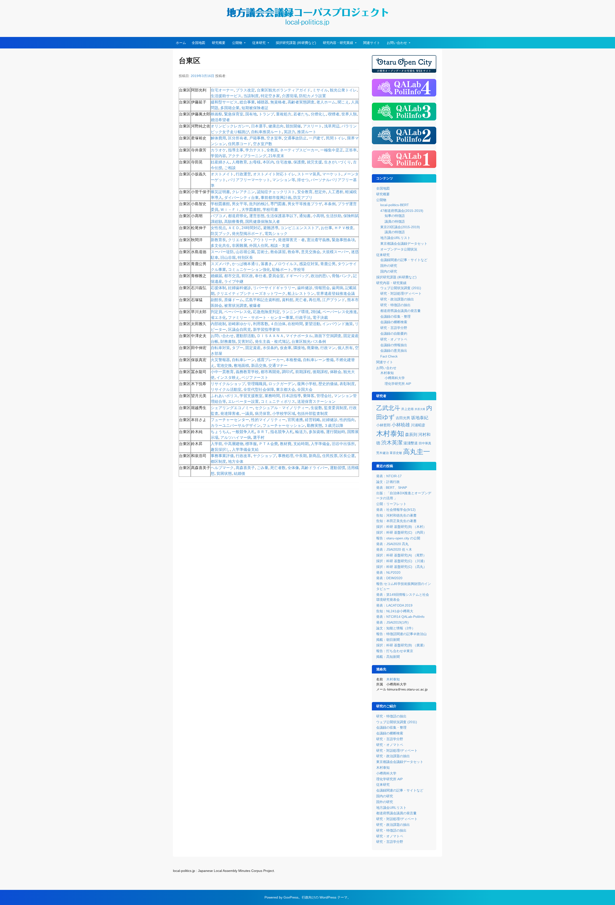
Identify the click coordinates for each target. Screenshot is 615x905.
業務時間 (272, 396)
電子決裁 (320, 318)
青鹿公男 (328, 264)
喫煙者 (333, 114)
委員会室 (276, 276)
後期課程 (320, 372)
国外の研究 (388, 266)
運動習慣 (337, 468)
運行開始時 (335, 432)
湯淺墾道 (410, 443)
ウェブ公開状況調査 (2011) (400, 288)
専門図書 (278, 204)
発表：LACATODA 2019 (394, 605)
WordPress (328, 897)
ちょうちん (220, 432)
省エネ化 (218, 318)
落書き (266, 264)
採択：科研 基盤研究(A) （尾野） (401, 555)
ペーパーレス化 (237, 312)
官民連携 (295, 420)
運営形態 (256, 216)
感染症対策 (308, 264)
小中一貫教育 (222, 372)
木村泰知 (387, 373)
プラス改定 (245, 90)
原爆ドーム (233, 300)
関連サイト (371, 43)
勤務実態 (314, 425)
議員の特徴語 (395, 221)
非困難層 (239, 246)
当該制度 (251, 96)
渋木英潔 (391, 443)
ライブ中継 (233, 282)
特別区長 (245, 258)
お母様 (255, 162)
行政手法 (303, 318)
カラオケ (218, 150)
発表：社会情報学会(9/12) (396, 510)
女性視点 (218, 228)
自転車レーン (243, 360)
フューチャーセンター (230, 420)
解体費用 (218, 138)
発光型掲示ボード (247, 234)
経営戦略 (312, 420)
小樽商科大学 (395, 378)
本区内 (268, 162)
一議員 (247, 413)
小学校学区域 (283, 413)
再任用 (314, 300)
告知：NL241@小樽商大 (394, 611)
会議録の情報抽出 (393, 345)
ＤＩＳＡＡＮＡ (270, 336)
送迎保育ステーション (316, 401)
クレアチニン (243, 192)
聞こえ (343, 102)
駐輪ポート (281, 270)
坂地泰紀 (419, 417)
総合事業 (247, 102)
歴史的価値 (328, 384)
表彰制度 (347, 384)
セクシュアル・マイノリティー (282, 408)
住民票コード (239, 144)
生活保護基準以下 (281, 216)
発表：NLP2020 (388, 572)
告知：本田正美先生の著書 (396, 521)
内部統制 (218, 324)
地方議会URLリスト (395, 238)
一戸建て (316, 138)
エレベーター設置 (243, 401)
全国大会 (305, 389)
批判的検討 (258, 204)
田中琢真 (425, 443)
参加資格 (316, 432)
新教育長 (218, 240)
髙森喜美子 (245, 468)
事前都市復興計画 (276, 198)
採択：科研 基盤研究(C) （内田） (401, 532)
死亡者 (301, 300)
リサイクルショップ (228, 384)
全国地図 (198, 43)
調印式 (287, 372)
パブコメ (218, 216)
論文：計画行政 (388, 482)
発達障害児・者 (291, 240)
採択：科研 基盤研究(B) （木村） (401, 527)
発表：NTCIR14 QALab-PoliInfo (400, 617)
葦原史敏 (396, 453)
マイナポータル (299, 336)
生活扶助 (333, 216)
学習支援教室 (251, 396)
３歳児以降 (333, 425)
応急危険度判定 (266, 312)
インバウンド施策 (337, 324)
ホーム (181, 43)
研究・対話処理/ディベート (401, 293)
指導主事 (235, 150)
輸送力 (301, 432)
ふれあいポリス (224, 396)
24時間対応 (251, 228)
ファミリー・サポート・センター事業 (260, 318)
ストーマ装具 (308, 174)
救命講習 (278, 252)
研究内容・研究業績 (338, 43)
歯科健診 (305, 288)
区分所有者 (237, 138)
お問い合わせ (397, 43)
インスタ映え (228, 377)
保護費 (299, 162)
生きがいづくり (337, 162)
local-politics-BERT (394, 205)
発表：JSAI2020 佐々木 (394, 549)
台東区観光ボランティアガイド (284, 90)
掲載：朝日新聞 (388, 640)
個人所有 (345, 348)
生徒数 (316, 408)
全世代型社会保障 (258, 389)
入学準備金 (320, 444)
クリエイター (239, 240)
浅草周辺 (331, 126)
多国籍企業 (230, 108)
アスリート (312, 126)
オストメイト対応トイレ (274, 174)
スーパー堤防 (222, 252)
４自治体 (278, 324)
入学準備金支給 (245, 449)
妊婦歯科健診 (239, 288)
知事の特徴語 (395, 216)
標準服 (251, 444)
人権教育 (239, 162)
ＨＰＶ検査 (343, 228)
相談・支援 (279, 246)
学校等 (299, 270)
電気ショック (276, 234)
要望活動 (312, 324)
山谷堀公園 (245, 252)
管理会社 (324, 396)
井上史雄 (407, 409)
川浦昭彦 (418, 425)
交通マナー (278, 365)
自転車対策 (220, 348)
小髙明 (318, 216)
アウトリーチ (264, 240)
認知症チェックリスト (276, 192)
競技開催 (293, 126)
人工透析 (335, 192)
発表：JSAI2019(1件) (392, 622)
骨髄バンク (341, 276)
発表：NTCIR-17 (389, 476)
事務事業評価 (222, 456)
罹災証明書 (220, 192)
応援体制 (218, 288)
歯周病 (337, 288)
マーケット (331, 174)
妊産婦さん (220, 162)
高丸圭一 (416, 451)
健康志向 (276, 126)
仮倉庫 (285, 348)
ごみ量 (262, 468)
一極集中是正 (331, 150)
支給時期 (301, 444)
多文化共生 (220, 246)
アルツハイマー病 (235, 437)
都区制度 (218, 461)
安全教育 (305, 192)
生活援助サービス (226, 96)
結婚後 (239, 473)
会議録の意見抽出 (393, 350)
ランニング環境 (295, 312)
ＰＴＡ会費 (268, 444)
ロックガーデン (281, 384)
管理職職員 (256, 384)
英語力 (289, 132)
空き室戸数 (262, 144)
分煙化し (318, 114)
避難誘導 (270, 228)
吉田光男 (403, 418)
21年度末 (276, 156)
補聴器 (262, 102)
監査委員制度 (335, 408)
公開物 (237, 43)
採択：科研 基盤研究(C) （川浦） (401, 561)
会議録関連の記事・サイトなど (403, 260)
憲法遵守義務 (318, 240)
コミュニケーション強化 (249, 270)
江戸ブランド (333, 300)
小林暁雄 (401, 424)
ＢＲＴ (262, 432)
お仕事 (326, 228)
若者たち (301, 114)
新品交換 (258, 365)
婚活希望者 (220, 120)
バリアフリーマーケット (249, 180)
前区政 (247, 276)
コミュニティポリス (278, 401)
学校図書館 (220, 204)
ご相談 (230, 168)
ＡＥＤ (234, 228)
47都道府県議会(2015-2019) (401, 211)
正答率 (351, 150)
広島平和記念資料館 (262, 300)
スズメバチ (220, 264)
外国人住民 (258, 246)
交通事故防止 (295, 138)
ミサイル (320, 90)
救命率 (293, 252)
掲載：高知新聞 (388, 657)
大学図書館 (251, 210)
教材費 (285, 444)
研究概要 (218, 43)
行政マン (328, 348)
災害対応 (245, 341)
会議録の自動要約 (393, 333)
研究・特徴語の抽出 (395, 305)
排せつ (303, 180)
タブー (237, 348)
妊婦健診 (330, 420)
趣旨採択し (220, 449)
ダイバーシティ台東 (241, 198)
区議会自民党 (239, 329)
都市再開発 (270, 372)
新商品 (314, 456)
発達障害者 (230, 413)
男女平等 (239, 204)
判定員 (216, 312)
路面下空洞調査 (327, 336)
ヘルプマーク (222, 468)
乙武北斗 (388, 408)
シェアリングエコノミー (232, 408)
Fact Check (389, 356)
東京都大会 (285, 389)
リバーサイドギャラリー (274, 288)
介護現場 (289, 96)
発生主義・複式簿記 (272, 341)
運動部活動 (245, 336)
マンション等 (283, 180)
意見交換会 (310, 252)
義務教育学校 (247, 372)
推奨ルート (306, 132)
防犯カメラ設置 (312, 96)
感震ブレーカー (270, 360)
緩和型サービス (224, 102)
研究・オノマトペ (393, 339)
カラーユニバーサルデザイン (236, 425)
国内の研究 (388, 271)
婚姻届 (216, 276)
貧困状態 (224, 473)
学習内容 (218, 156)
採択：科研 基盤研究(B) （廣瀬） (401, 645)
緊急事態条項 (343, 240)
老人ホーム (326, 102)
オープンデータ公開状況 (398, 249)
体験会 (335, 372)
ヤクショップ (264, 456)
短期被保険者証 (254, 108)
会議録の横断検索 (393, 322)
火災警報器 (220, 360)
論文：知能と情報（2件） (395, 628)
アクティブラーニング (247, 156)
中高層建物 (233, 444)
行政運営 (243, 174)
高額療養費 (233, 222)
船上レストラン (301, 294)
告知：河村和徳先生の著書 (396, 515)
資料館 (287, 300)
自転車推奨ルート (266, 132)
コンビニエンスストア (299, 228)
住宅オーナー (222, 90)
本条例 (330, 204)
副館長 (216, 300)
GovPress (290, 897)
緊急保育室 (233, 114)
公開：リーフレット (391, 504)
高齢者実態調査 (301, 102)
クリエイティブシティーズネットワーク (251, 294)
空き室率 (274, 138)
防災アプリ (303, 198)
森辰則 (411, 434)
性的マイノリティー (268, 420)
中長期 (301, 456)
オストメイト (222, 174)
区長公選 (347, 456)
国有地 (251, 114)
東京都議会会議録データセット (403, 243)
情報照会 (322, 288)
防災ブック (220, 234)
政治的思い (320, 276)
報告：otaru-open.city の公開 (398, 538)
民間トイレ (335, 138)
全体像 (293, 468)
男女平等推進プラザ (305, 204)
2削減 (315, 312)
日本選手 (258, 126)
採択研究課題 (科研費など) (296, 43)
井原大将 (420, 409)
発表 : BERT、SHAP (391, 487)
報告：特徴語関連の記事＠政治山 (401, 634)
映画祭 (216, 114)
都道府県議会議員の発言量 (400, 311)
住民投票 (330, 456)
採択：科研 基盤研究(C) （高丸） (401, 567)
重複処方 (283, 114)
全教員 (272, 150)
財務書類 (228, 341)
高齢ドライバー (314, 468)
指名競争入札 (281, 432)
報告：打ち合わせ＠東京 (394, 651)
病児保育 (262, 413)
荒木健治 (382, 453)
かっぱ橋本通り (245, 264)
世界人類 (349, 114)
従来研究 (259, 43)
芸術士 (262, 252)
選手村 (258, 437)
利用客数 (260, 324)
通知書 (305, 216)
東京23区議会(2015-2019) (400, 227)
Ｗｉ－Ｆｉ (230, 210)
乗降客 (308, 396)
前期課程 (303, 372)
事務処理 (285, 456)
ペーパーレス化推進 (339, 312)
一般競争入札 (243, 432)
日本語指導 (291, 396)
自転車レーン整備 (318, 360)
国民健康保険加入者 (262, 222)
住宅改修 (283, 162)
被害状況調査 (235, 306)
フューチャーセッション (284, 425)
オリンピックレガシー (230, 126)
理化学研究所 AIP (398, 384)
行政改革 (243, 456)
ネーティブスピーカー (299, 150)
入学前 (216, 444)
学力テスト (254, 150)
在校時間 (295, 324)
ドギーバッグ (297, 276)
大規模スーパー (335, 252)
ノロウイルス (285, 264)
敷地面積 (241, 365)
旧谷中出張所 (343, 444)
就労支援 (314, 162)
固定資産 (253, 348)
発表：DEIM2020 (389, 578)
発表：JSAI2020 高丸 (392, 544)
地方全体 (235, 461)
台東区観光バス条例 (308, 341)
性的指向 (347, 420)
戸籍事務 (256, 138)
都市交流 (232, 276)
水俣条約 (270, 348)
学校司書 (270, 210)
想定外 (320, 192)
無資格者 (278, 102)
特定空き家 (270, 96)
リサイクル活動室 (226, 389)
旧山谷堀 (228, 258)
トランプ (266, 114)
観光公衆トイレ (343, 90)
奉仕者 (260, 276)
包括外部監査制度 (312, 413)
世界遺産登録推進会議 (335, 294)
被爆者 (255, 306)
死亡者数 (278, 468)
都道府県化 (237, 216)
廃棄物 (312, 348)
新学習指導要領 (266, 329)
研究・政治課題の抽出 (397, 299)
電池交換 (224, 365)
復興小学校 (306, 384)
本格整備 (293, 360)
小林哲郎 (383, 425)
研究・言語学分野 (393, 328)
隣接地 (299, 348)
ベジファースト (254, 377)
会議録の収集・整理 (395, 316)
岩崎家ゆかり (239, 324)
